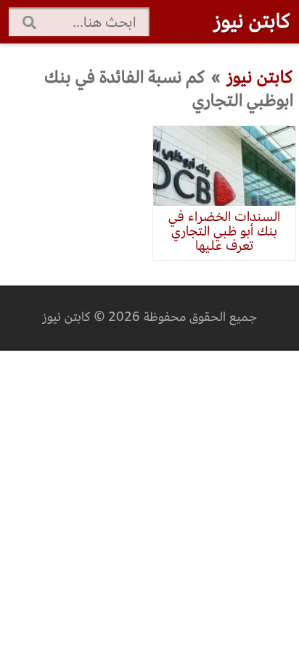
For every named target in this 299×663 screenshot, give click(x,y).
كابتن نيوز (251, 21)
